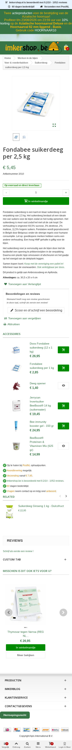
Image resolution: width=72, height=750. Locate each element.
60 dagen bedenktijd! (23, 6)
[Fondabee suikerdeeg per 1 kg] (16, 368)
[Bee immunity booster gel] (16, 426)
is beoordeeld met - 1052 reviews (38, 2)
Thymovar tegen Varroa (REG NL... (25, 633)
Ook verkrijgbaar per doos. (51, 267)
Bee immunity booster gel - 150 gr (42, 423)
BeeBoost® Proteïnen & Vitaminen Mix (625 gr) (41, 443)
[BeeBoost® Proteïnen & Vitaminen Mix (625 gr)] (16, 446)
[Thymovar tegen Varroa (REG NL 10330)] (25, 604)
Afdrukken (13, 324)
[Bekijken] (63, 385)
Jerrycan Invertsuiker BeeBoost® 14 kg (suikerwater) (40, 403)
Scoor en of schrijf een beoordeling (38, 310)
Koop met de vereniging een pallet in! (43, 263)
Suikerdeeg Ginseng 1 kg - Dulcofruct (41, 505)
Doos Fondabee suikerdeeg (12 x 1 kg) (41, 347)
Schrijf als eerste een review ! (18, 551)
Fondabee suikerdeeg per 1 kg (42, 365)
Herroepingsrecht (14, 715)
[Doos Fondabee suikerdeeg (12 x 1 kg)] (16, 349)
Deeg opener (38, 383)
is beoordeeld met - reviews (35, 481)
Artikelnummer (10, 174)
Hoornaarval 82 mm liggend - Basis (35, 27)
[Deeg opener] (16, 385)
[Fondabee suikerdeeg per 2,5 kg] (54, 125)
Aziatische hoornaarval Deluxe (41, 23)
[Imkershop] (33, 48)
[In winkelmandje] (63, 349)
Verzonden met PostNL (56, 6)
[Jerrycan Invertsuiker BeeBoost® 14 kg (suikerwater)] (16, 406)
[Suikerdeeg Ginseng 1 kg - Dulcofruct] (9, 511)
